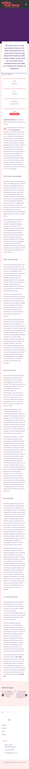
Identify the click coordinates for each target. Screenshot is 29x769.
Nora (11, 657)
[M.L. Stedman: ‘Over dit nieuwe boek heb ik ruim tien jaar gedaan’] (8, 694)
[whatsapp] (12, 720)
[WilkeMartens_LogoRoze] (8, 712)
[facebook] (3, 720)
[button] (3, 695)
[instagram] (6, 720)
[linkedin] (9, 720)
